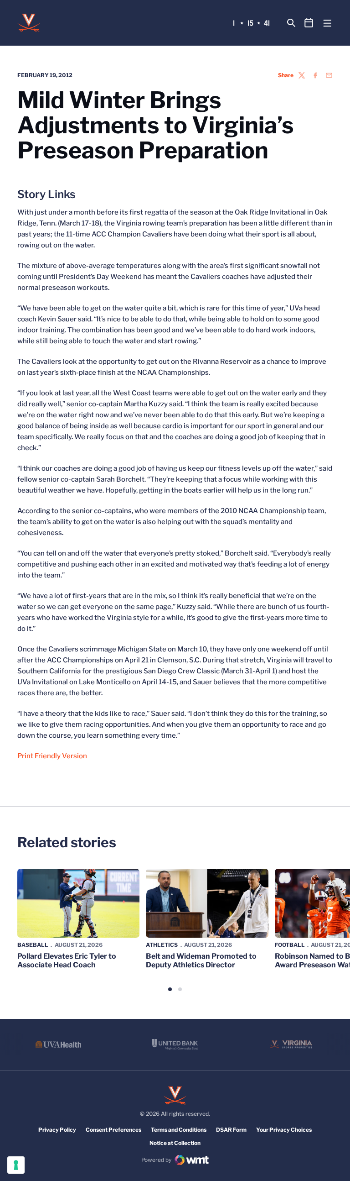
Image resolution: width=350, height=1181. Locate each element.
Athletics (162, 944)
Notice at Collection (175, 1142)
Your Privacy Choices (284, 1129)
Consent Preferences (113, 1129)
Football (290, 944)
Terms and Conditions (178, 1129)
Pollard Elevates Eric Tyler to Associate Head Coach (66, 960)
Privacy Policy (57, 1129)
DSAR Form (231, 1129)
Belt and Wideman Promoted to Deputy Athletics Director (201, 960)
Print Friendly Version (52, 756)
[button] (170, 989)
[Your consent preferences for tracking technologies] (16, 1165)
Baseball (32, 944)
